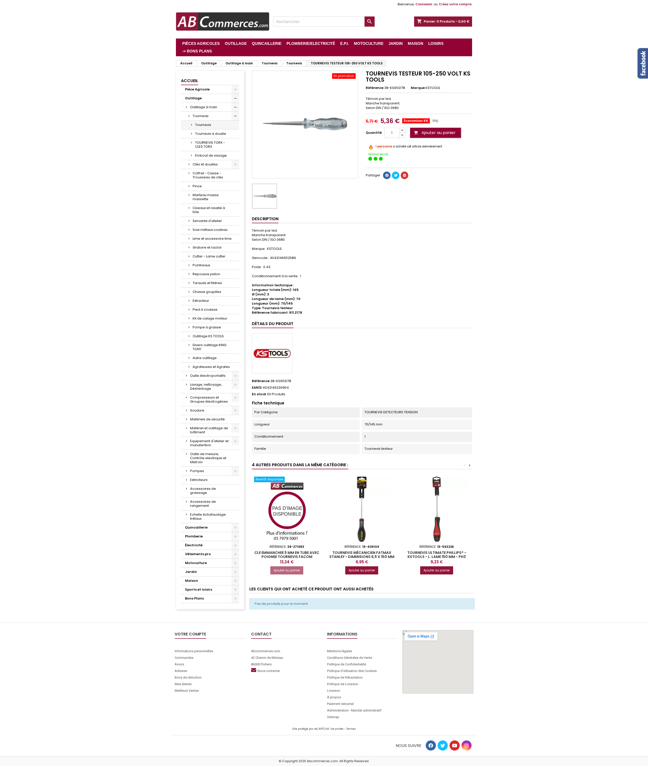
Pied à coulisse (205, 309)
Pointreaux (201, 265)
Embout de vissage (211, 155)
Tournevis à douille (210, 133)
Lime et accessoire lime (212, 238)
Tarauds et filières (207, 282)
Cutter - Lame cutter (209, 256)
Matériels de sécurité (207, 419)
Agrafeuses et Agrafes (211, 366)
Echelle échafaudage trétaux (208, 516)
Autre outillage (205, 358)
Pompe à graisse (207, 327)
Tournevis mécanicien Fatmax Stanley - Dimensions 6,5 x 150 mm (361, 554)
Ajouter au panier (435, 133)
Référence (374, 88)
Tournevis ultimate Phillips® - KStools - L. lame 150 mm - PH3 (436, 554)
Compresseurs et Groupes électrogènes (209, 399)
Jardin (191, 571)
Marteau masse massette (206, 197)
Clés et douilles (205, 164)
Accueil (189, 81)
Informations (342, 634)
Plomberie (194, 536)
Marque (418, 88)
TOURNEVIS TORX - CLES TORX (210, 144)
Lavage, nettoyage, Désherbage (206, 386)
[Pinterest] (404, 175)
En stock (259, 394)
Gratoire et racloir (207, 247)
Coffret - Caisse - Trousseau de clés (208, 175)
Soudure (197, 410)
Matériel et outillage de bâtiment (209, 430)
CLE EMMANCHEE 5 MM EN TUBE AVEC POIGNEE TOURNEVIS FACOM (286, 554)
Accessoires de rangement (203, 503)
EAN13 (257, 387)
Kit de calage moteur (210, 318)
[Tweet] (395, 175)
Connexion (423, 4)
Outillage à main (203, 107)
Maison (191, 580)
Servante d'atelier (207, 220)
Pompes (197, 471)
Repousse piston (206, 274)
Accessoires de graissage (203, 490)
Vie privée (336, 729)
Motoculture (196, 562)
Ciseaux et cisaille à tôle (209, 209)
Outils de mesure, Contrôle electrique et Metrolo (208, 458)
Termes (351, 729)
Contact (261, 634)
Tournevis (201, 116)
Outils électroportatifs (208, 375)
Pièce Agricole (197, 89)
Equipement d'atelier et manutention (209, 443)
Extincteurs (199, 479)
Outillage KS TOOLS (208, 336)
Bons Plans (194, 598)
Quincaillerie (196, 527)
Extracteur (201, 300)
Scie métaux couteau (210, 229)
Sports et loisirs (198, 589)
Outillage (193, 98)
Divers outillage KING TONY (209, 347)
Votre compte (190, 634)
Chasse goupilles (207, 291)
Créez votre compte (455, 4)
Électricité (193, 545)
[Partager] (387, 175)
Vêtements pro (198, 554)
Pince (197, 186)
